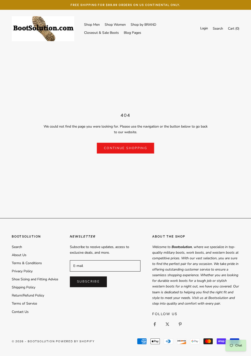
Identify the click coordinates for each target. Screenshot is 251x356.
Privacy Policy (22, 271)
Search (17, 247)
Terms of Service (24, 303)
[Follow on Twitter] (167, 324)
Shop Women (115, 24)
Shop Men (92, 24)
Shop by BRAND (143, 24)
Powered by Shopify (75, 341)
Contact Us (20, 311)
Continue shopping (125, 148)
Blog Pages (132, 32)
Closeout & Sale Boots (101, 32)
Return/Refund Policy (28, 295)
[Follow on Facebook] (154, 324)
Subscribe (88, 281)
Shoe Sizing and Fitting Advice (35, 279)
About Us (19, 255)
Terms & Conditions (27, 263)
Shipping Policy (23, 287)
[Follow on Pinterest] (180, 324)
